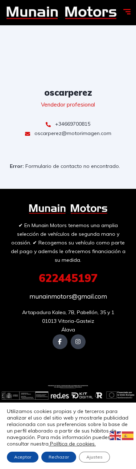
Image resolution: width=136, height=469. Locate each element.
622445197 (68, 278)
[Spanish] (128, 435)
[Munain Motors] (61, 12)
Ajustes (94, 457)
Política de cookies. (72, 443)
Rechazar (59, 457)
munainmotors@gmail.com (68, 296)
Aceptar (22, 457)
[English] (116, 435)
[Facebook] (60, 341)
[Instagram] (78, 341)
